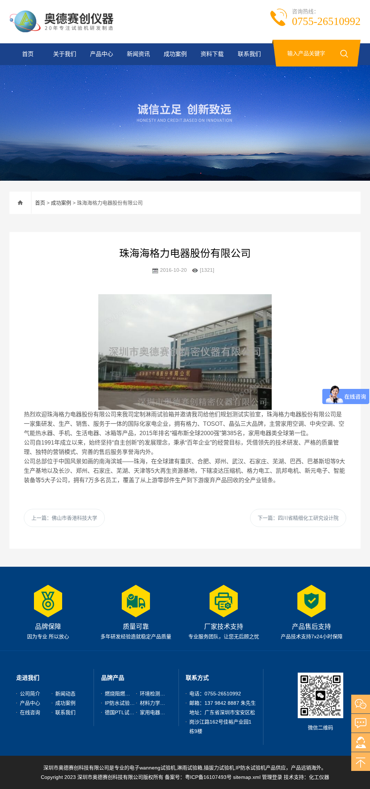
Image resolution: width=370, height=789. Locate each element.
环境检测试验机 (157, 693)
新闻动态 (65, 693)
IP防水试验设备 (122, 703)
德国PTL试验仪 (122, 712)
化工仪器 (319, 777)
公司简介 (30, 693)
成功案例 (175, 54)
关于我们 (64, 54)
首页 (28, 54)
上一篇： (64, 518)
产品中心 (101, 54)
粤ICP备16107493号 (208, 777)
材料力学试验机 (157, 703)
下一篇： (298, 518)
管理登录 (272, 777)
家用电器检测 (155, 712)
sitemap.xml (247, 777)
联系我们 (249, 54)
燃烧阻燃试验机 (122, 693)
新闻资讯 (138, 54)
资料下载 (212, 54)
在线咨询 (30, 712)
